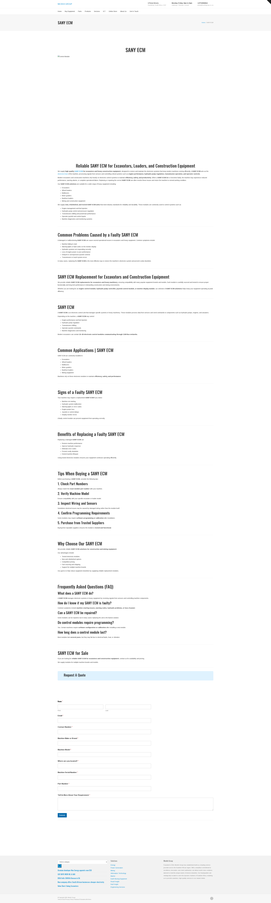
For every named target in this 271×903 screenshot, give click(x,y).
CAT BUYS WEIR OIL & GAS (66, 874)
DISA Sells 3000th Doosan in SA (69, 878)
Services (97, 11)
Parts (80, 11)
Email (60, 716)
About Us (123, 11)
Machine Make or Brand (68, 738)
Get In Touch (134, 11)
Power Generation (117, 868)
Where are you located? (68, 761)
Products (88, 11)
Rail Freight (114, 884)
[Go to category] (60, 866)
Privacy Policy (69, 899)
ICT (104, 11)
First (59, 710)
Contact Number (65, 727)
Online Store (113, 11)
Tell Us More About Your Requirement (74, 795)
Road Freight (115, 881)
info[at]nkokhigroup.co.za (205, 5)
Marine (113, 876)
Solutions (76, 899)
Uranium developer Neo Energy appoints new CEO (75, 870)
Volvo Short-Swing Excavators (68, 886)
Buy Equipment (70, 11)
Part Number (63, 784)
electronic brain (63, 174)
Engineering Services (118, 887)
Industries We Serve (85, 899)
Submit (62, 815)
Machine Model (64, 750)
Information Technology (118, 873)
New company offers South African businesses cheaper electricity (81, 882)
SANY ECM (79, 171)
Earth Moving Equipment (119, 879)
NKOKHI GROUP (65, 4)
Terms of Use (61, 899)
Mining (113, 870)
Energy (113, 865)
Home (60, 11)
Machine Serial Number (68, 772)
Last (106, 710)
